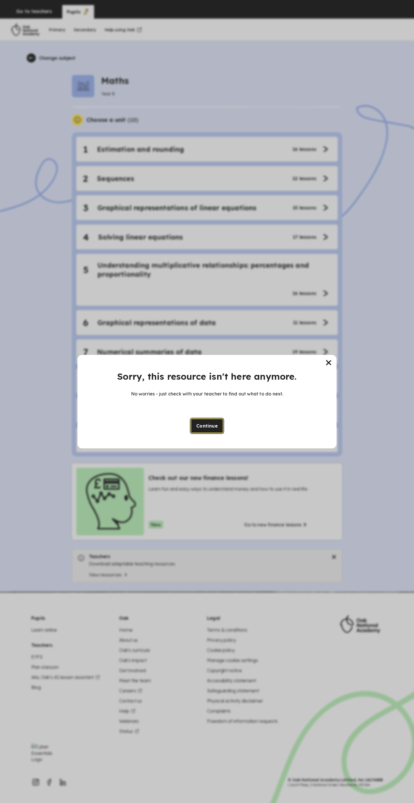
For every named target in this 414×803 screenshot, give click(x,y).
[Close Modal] (328, 362)
